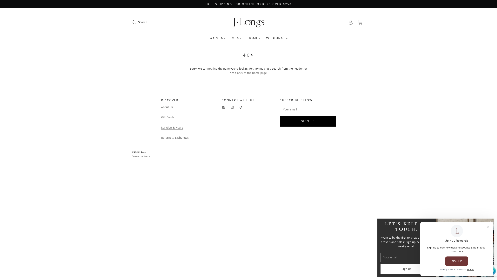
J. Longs (142, 151)
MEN (236, 38)
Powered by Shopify (141, 156)
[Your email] (308, 109)
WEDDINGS (276, 38)
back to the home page (252, 73)
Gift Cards (167, 117)
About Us (167, 107)
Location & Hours (172, 127)
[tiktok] (240, 107)
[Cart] (360, 22)
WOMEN (217, 38)
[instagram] (232, 107)
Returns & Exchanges (175, 137)
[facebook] (223, 107)
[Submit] (136, 22)
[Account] (350, 22)
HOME (253, 38)
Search (142, 22)
